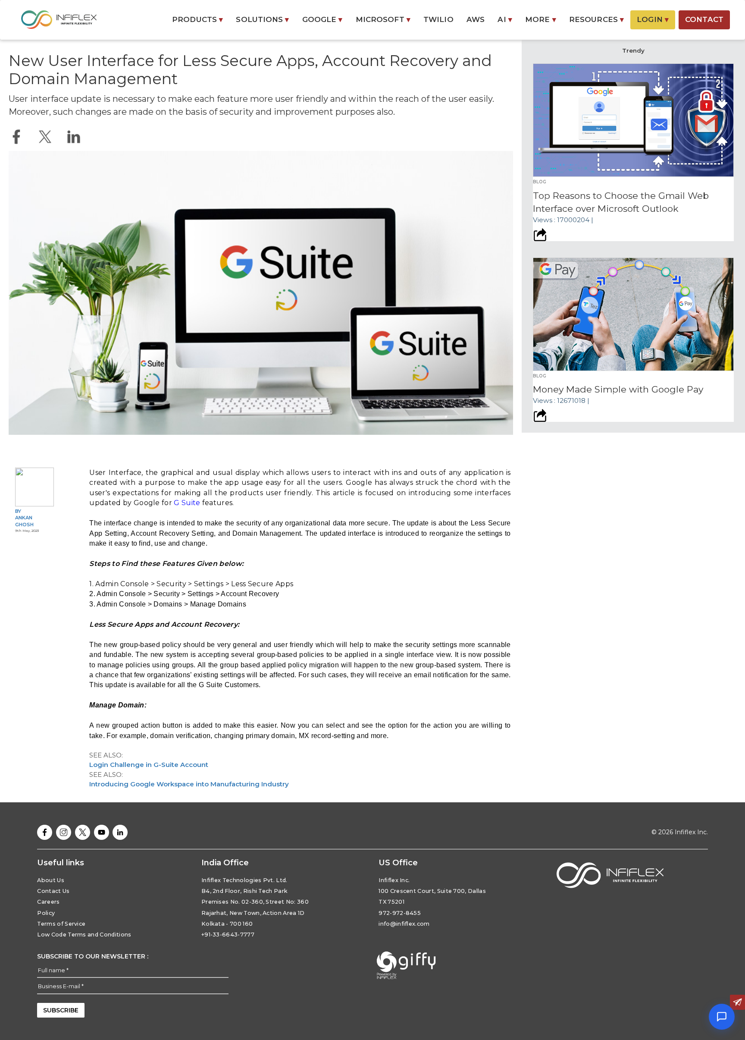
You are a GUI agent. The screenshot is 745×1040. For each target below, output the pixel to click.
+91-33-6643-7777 (227, 934)
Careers (48, 902)
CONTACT (704, 19)
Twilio (438, 19)
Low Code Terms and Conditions (84, 934)
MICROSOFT (383, 19)
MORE (540, 19)
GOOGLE (322, 19)
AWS (475, 19)
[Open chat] (722, 1017)
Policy (46, 913)
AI (505, 19)
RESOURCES (596, 19)
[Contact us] (737, 1002)
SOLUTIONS (262, 19)
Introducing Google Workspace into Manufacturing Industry (189, 784)
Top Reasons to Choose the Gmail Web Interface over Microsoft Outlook (621, 202)
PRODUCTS (197, 19)
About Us (50, 880)
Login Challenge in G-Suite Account (148, 764)
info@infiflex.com (404, 924)
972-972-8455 (400, 913)
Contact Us (53, 891)
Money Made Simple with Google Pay (618, 389)
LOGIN (653, 19)
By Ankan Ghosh (24, 518)
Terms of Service (61, 924)
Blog (539, 182)
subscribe (60, 1010)
